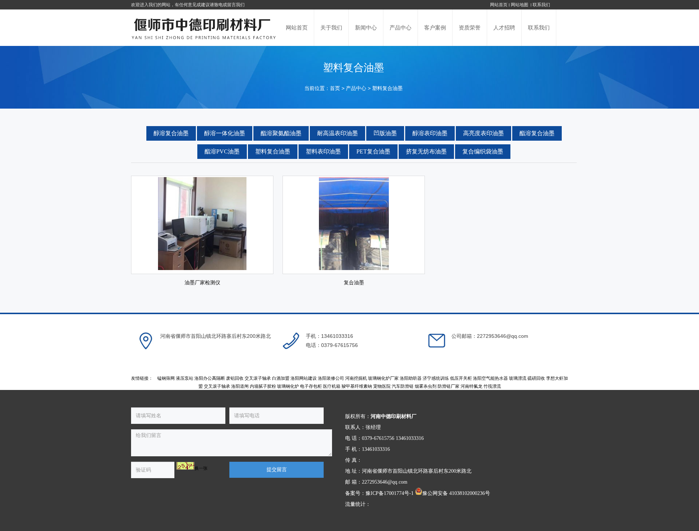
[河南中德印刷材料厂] (205, 27)
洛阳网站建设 (304, 378)
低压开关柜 (461, 378)
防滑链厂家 (448, 386)
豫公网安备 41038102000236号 (456, 493)
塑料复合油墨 (387, 88)
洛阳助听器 (411, 378)
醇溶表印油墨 (429, 133)
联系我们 (541, 4)
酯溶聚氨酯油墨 (281, 133)
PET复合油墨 (373, 151)
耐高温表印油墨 (337, 133)
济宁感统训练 (436, 378)
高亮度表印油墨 (483, 133)
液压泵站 (184, 378)
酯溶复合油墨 (537, 133)
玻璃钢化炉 (288, 386)
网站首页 (499, 4)
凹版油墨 (385, 133)
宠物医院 (382, 386)
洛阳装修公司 (331, 378)
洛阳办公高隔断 (209, 378)
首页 (335, 88)
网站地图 (520, 4)
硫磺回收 (536, 378)
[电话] (291, 341)
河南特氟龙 (471, 386)
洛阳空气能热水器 (490, 378)
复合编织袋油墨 (482, 151)
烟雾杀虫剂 (426, 386)
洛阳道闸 (240, 386)
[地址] (146, 341)
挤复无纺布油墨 (426, 151)
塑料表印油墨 (323, 151)
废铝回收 (235, 378)
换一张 (201, 468)
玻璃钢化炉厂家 (383, 378)
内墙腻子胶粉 (263, 386)
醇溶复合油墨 (171, 133)
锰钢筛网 (166, 378)
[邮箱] (437, 341)
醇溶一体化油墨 (224, 133)
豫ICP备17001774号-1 (390, 493)
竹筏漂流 (492, 386)
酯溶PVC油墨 (222, 151)
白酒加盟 (280, 378)
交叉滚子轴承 (258, 378)
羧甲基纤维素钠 (356, 386)
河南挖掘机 (356, 378)
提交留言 (276, 469)
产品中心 (356, 88)
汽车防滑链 (403, 386)
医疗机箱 (331, 386)
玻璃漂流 (517, 378)
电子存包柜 (311, 386)
